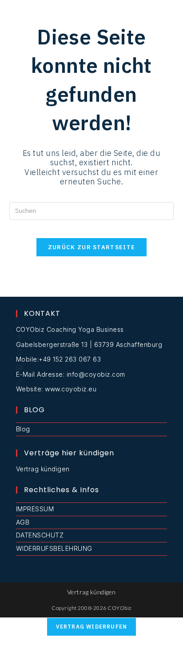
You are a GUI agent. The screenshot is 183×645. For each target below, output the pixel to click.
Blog (23, 429)
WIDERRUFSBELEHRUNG (54, 548)
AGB (23, 522)
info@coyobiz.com (96, 374)
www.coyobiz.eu (70, 389)
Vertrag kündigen (43, 469)
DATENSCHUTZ (40, 535)
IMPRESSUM (35, 509)
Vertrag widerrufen (91, 626)
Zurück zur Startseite (91, 247)
